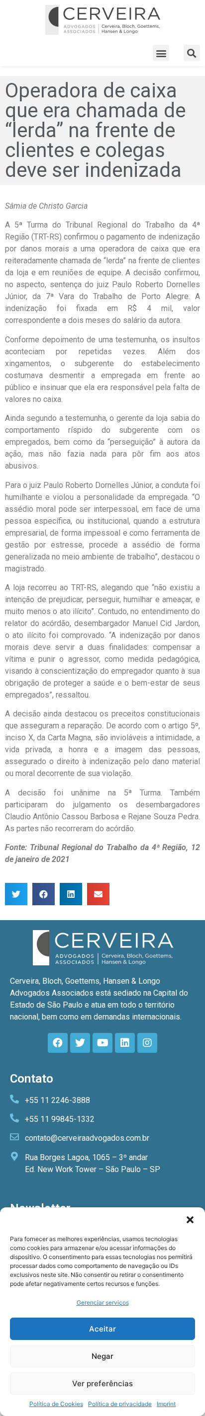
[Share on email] (98, 894)
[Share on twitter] (16, 894)
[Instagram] (147, 1043)
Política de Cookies (56, 1404)
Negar (102, 1356)
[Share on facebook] (43, 894)
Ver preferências (102, 1383)
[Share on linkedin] (71, 894)
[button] (190, 1220)
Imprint (166, 1404)
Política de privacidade (120, 1404)
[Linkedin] (125, 1043)
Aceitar (102, 1329)
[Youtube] (102, 1043)
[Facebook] (58, 1043)
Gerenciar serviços (103, 1302)
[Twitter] (80, 1043)
